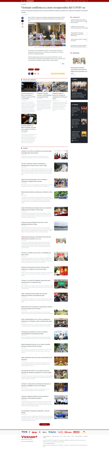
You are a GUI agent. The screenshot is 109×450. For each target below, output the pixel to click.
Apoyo (65, 436)
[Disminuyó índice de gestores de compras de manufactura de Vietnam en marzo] (60, 87)
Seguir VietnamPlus (54, 73)
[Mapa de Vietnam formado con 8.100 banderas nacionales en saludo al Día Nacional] (61, 183)
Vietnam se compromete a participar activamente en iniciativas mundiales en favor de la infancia (36, 384)
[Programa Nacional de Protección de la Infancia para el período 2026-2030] (61, 240)
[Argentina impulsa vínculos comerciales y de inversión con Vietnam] (79, 86)
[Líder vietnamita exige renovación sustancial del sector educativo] (61, 361)
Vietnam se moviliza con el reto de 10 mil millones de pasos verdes (36, 253)
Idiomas (68, 436)
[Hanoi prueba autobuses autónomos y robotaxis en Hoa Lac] (61, 195)
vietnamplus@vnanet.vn (50, 443)
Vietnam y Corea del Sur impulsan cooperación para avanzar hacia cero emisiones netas (35, 281)
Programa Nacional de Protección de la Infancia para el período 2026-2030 (36, 238)
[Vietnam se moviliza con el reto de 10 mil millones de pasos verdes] (61, 256)
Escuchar (76, 114)
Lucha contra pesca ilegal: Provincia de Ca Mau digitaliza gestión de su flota (34, 223)
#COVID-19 (31, 69)
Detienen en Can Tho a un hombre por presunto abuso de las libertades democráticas (36, 152)
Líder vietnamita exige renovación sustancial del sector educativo (36, 358)
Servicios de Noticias (78, 436)
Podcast (75, 104)
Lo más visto (76, 17)
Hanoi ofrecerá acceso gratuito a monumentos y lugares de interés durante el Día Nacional (36, 307)
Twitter (22, 21)
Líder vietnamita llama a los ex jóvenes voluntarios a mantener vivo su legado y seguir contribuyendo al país (36, 320)
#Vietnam (37, 69)
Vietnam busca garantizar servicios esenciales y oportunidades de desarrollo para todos (34, 332)
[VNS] (52, 432)
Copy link (22, 27)
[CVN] (60, 432)
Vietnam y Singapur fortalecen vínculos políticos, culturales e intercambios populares (35, 397)
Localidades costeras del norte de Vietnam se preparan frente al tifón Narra (79, 27)
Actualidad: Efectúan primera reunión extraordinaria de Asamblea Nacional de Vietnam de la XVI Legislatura (76, 135)
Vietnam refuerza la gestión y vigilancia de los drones (79, 40)
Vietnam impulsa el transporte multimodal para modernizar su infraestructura (77, 34)
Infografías (75, 53)
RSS (61, 436)
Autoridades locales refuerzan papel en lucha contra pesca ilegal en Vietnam (79, 46)
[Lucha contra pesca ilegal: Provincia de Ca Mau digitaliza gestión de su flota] (61, 225)
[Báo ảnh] (76, 432)
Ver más (25, 148)
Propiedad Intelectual (47, 436)
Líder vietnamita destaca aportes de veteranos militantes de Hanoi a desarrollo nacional (34, 294)
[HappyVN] (84, 432)
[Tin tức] (34, 432)
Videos (75, 79)
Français (74, 0)
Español (78, 0)
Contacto (44, 437)
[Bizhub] (44, 432)
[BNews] (40, 432)
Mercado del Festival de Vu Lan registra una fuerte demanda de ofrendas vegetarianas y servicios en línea (36, 371)
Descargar (44, 424)
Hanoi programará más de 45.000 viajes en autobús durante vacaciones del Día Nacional (35, 345)
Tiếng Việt (67, 0)
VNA (72, 436)
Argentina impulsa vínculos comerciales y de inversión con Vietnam (79, 95)
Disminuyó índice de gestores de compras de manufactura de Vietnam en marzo (60, 95)
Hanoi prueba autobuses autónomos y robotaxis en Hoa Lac (36, 193)
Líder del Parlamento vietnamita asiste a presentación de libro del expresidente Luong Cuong (36, 209)
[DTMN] (68, 432)
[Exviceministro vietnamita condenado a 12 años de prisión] (61, 414)
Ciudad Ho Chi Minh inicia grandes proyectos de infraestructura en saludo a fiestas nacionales (79, 21)
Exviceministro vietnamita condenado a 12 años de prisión (35, 411)
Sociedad (23, 4)
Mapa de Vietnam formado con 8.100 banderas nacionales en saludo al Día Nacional (34, 180)
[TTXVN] (24, 432)
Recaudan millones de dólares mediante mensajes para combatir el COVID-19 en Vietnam (28, 128)
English (71, 0)
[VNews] (29, 432)
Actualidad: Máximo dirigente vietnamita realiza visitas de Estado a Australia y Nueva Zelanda (76, 122)
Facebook (22, 18)
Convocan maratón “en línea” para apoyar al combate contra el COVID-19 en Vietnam (28, 95)
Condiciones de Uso (55, 436)
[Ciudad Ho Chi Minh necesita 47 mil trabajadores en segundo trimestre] (44, 87)
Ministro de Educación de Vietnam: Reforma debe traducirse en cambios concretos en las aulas (35, 268)
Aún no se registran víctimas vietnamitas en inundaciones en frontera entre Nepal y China (34, 164)
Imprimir (22, 24)
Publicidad (86, 436)
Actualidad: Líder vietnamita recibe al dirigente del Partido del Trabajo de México (76, 110)
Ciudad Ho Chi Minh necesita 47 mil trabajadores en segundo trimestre (44, 95)
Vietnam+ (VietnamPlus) (30, 1)
